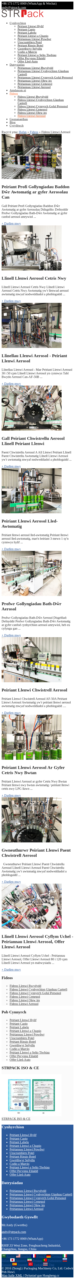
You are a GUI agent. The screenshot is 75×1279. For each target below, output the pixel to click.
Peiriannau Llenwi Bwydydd (35, 67)
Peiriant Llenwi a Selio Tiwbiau (37, 55)
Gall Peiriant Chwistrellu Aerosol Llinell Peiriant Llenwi (33, 441)
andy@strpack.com (14, 7)
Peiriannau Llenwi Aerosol (34, 87)
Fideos (14, 93)
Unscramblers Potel (30, 42)
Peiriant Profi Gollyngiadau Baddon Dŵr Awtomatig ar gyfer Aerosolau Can (35, 192)
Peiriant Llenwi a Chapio (33, 35)
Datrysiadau (17, 64)
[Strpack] (23, 16)
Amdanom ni (18, 90)
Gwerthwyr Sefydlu (30, 48)
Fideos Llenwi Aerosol (32, 116)
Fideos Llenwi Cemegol (32, 109)
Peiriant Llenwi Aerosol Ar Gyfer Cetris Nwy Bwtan (33, 770)
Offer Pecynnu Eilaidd (31, 58)
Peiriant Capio (26, 29)
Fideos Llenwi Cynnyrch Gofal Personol (43, 106)
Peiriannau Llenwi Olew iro (35, 80)
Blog (13, 122)
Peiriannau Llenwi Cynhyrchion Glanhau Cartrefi (41, 1194)
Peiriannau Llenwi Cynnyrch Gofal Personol (45, 77)
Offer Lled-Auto (28, 61)
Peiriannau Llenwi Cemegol (35, 83)
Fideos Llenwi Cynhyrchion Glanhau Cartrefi (38, 989)
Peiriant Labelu (27, 32)
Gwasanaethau (19, 119)
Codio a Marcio (27, 51)
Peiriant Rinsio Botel (30, 45)
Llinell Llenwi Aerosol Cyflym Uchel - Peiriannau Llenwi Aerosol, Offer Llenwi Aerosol (37, 941)
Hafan (23, 132)
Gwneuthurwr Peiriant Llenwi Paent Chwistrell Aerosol (36, 853)
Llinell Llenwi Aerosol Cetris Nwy (34, 278)
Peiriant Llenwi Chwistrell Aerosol (34, 689)
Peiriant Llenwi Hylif (31, 26)
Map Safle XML (12, 1275)
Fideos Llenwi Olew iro (32, 112)
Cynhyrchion (18, 23)
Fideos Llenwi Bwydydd (33, 96)
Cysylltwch (17, 125)
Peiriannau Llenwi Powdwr (34, 39)
